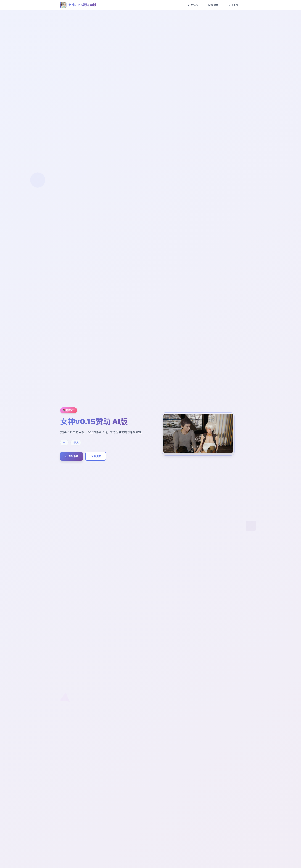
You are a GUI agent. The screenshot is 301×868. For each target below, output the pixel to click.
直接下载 (233, 4)
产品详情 (193, 4)
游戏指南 (213, 4)
